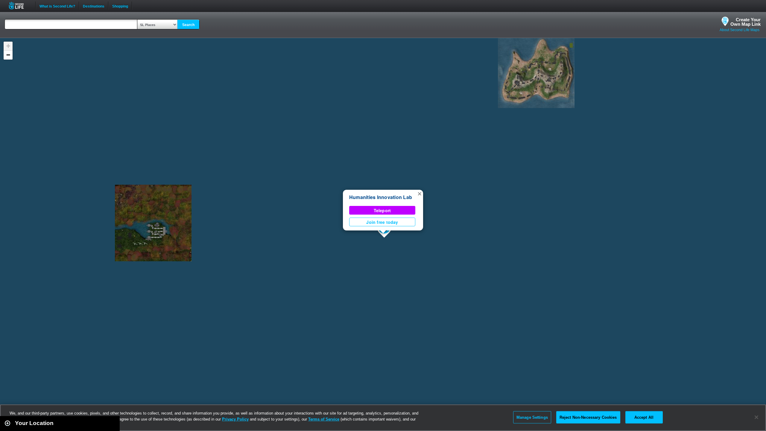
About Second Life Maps (739, 30)
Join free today (382, 222)
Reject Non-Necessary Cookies (588, 417)
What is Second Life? (57, 5)
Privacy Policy (235, 419)
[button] (419, 193)
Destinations (93, 5)
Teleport (382, 210)
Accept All (643, 417)
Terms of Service (323, 419)
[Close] (756, 417)
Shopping (120, 5)
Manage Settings (532, 417)
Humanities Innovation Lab (380, 197)
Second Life (19, 5)
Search (188, 25)
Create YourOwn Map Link (745, 22)
